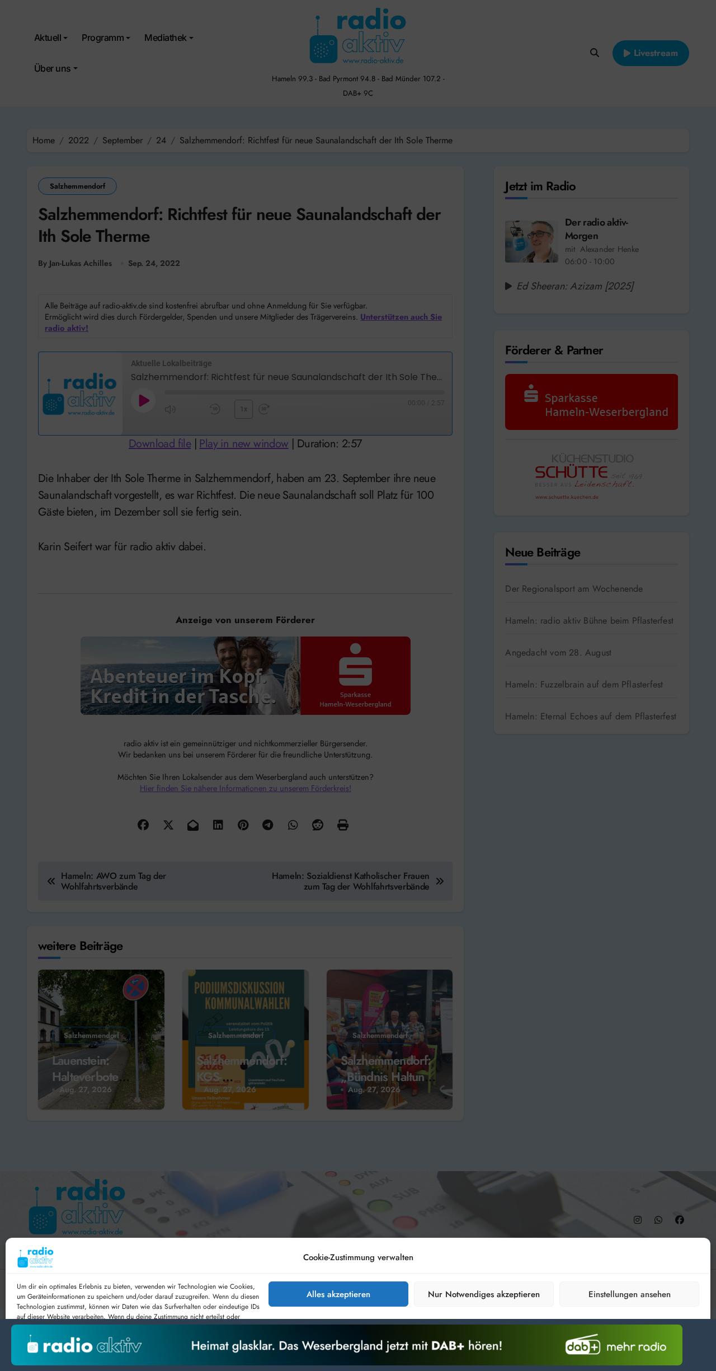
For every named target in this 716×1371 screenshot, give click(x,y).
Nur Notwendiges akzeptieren (484, 1294)
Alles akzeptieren (338, 1294)
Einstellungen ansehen (629, 1294)
